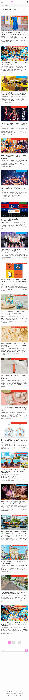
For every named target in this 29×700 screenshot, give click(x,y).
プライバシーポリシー (13, 691)
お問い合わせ (21, 691)
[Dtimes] (14, 2)
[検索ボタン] (27, 2)
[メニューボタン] (2, 2)
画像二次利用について (18, 693)
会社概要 (6, 691)
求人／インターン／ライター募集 (14, 695)
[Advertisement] (14, 668)
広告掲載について (9, 693)
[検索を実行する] (26, 650)
